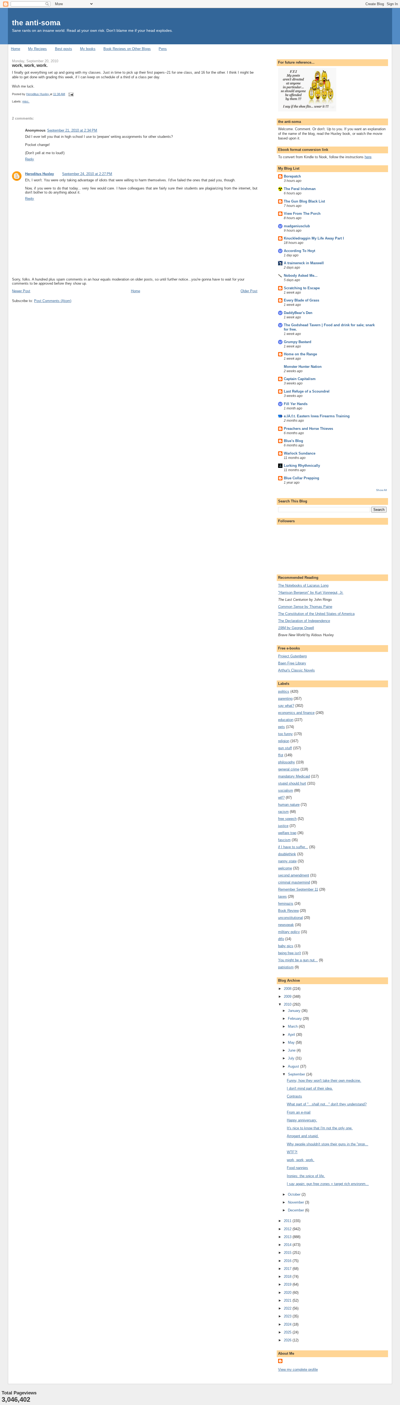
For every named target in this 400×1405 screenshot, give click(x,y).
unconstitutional (290, 918)
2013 (288, 1237)
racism (283, 812)
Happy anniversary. (302, 1120)
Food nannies (297, 1168)
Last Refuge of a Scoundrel (307, 391)
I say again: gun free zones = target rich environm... (328, 1184)
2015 (288, 1253)
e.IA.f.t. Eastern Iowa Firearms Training (317, 416)
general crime (288, 769)
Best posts (63, 49)
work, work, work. (300, 1160)
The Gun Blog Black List (304, 201)
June (292, 1050)
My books (88, 49)
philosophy (286, 762)
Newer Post (21, 291)
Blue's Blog (293, 441)
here (368, 157)
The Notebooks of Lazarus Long (303, 585)
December (296, 1210)
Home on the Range (300, 354)
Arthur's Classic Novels (296, 670)
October (294, 1194)
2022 (288, 1308)
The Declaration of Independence (304, 621)
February (295, 1019)
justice (283, 826)
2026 (288, 1340)
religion (283, 741)
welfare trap (287, 833)
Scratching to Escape (302, 288)
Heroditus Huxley (39, 174)
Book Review (288, 911)
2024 (288, 1324)
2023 (288, 1316)
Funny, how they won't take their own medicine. (324, 1080)
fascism (284, 840)
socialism (285, 790)
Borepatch (292, 176)
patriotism (286, 967)
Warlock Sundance (299, 453)
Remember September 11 (298, 889)
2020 (288, 1293)
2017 (288, 1269)
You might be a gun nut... (298, 960)
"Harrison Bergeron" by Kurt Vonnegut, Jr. (310, 592)
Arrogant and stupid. (303, 1136)
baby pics (285, 946)
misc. (25, 101)
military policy (289, 932)
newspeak (286, 925)
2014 (288, 1245)
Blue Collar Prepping (301, 478)
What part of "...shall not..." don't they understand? (327, 1104)
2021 (288, 1300)
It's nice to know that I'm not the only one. (320, 1128)
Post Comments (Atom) (52, 301)
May (292, 1042)
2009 (288, 996)
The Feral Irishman (300, 189)
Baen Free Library (292, 663)
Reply (29, 159)
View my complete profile (298, 1369)
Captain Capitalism (300, 379)
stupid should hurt (292, 783)
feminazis (285, 904)
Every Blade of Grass (301, 300)
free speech (287, 819)
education (285, 720)
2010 (288, 1004)
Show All (381, 490)
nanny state (287, 861)
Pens (163, 49)
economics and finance (296, 713)
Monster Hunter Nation (303, 367)
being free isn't (289, 953)
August (294, 1066)
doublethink (287, 854)
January (294, 1011)
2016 (288, 1261)
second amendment (293, 875)
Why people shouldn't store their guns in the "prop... (327, 1144)
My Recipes (37, 49)
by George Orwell (296, 628)
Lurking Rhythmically (302, 466)
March (293, 1026)
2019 (288, 1284)
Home (15, 49)
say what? (286, 706)
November (296, 1202)
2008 (288, 989)
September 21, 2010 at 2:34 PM (72, 130)
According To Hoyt (299, 251)
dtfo (281, 939)
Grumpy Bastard (297, 342)
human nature (289, 805)
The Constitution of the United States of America (316, 614)
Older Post (249, 291)
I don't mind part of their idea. (310, 1088)
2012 (288, 1229)
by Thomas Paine (305, 607)
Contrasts (294, 1096)
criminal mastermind (294, 882)
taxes (282, 896)
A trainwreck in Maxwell (304, 263)
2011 (288, 1221)
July (292, 1058)
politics (283, 691)
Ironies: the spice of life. (306, 1176)
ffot (280, 755)
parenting (285, 699)
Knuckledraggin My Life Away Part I (314, 238)
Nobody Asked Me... (301, 275)
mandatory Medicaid (294, 776)
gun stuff (285, 748)
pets (281, 727)
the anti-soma (36, 22)
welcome (285, 868)
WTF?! (292, 1152)
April (292, 1035)
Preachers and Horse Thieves (308, 429)
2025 (288, 1332)
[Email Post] (70, 94)
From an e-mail (298, 1112)
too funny (285, 734)
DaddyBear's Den (298, 313)
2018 (288, 1277)
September (297, 1074)
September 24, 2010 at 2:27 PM (87, 174)
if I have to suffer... (293, 847)
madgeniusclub (297, 226)
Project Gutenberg (292, 656)
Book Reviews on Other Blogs (127, 49)
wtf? (281, 797)
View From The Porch (302, 214)
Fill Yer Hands (295, 404)
